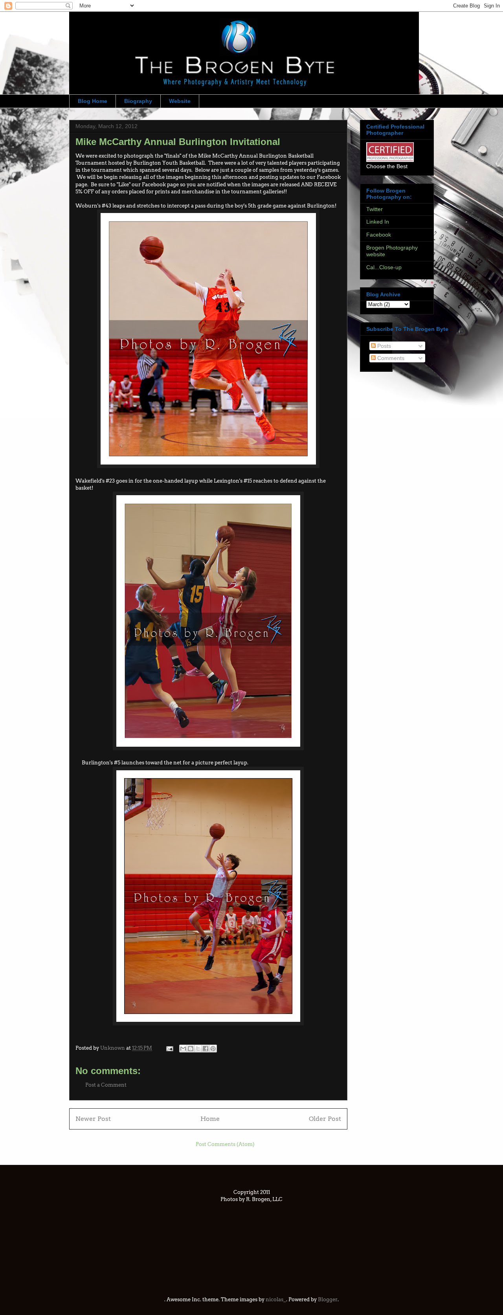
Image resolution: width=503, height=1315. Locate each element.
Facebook (378, 234)
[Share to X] (198, 1048)
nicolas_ (276, 1299)
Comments (390, 358)
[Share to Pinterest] (213, 1048)
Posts (383, 346)
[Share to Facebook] (205, 1048)
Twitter (374, 209)
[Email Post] (168, 1048)
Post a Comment (106, 1085)
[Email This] (183, 1048)
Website (180, 101)
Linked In (377, 222)
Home (210, 1118)
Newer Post (93, 1118)
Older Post (325, 1118)
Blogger (328, 1299)
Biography (138, 101)
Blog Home (92, 101)
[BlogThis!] (191, 1048)
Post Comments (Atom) (225, 1144)
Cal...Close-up (384, 267)
